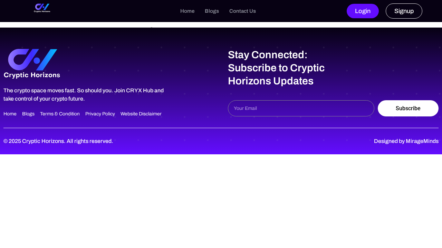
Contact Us (242, 11)
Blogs (212, 11)
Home (187, 11)
